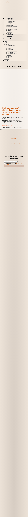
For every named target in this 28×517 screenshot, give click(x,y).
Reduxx (9, 30)
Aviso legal (7, 143)
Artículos (10, 19)
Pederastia (10, 22)
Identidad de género (12, 29)
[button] (14, 39)
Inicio (5, 41)
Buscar (9, 36)
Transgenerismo (11, 21)
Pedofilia (9, 23)
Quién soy (6, 42)
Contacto (6, 59)
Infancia (9, 57)
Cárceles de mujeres (12, 26)
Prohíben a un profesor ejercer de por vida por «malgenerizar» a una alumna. (12, 111)
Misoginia (9, 32)
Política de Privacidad (14, 143)
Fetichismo (10, 28)
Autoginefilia (10, 25)
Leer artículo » (7, 125)
